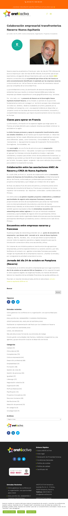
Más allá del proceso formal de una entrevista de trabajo (26, 334)
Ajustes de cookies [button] (9, 512)
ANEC (55, 76)
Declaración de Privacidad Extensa (49, 457)
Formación (10, 367)
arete (10, 33)
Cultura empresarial (28, 33)
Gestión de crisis (12, 370)
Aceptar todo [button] (31, 512)
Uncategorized (12, 411)
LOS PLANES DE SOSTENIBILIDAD (18, 327)
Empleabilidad (12, 363)
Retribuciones (11, 401)
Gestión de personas (14, 373)
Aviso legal (41, 454)
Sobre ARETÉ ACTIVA (44, 450)
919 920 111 (30, 2)
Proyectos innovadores (50, 33)
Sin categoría (11, 407)
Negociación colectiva (14, 382)
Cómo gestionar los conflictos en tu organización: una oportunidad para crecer (19, 490)
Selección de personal (14, 404)
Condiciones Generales (45, 460)
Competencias (12, 354)
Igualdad (10, 376)
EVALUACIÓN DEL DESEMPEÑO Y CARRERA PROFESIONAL (27, 318)
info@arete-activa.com (44, 494)
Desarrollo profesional (14, 360)
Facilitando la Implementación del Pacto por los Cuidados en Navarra (31, 324)
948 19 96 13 (47, 492)
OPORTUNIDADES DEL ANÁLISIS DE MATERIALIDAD (25, 321)
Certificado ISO (42, 469)
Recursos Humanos (13, 398)
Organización (39, 33)
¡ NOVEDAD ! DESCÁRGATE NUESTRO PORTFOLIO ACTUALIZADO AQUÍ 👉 (34, 7)
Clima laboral (11, 351)
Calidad (9, 348)
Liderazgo (10, 379)
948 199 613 (38, 2)
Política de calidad (43, 466)
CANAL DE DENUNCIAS (15, 331)
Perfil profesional (13, 389)
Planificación (11, 392)
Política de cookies (43, 463)
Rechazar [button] (21, 512)
